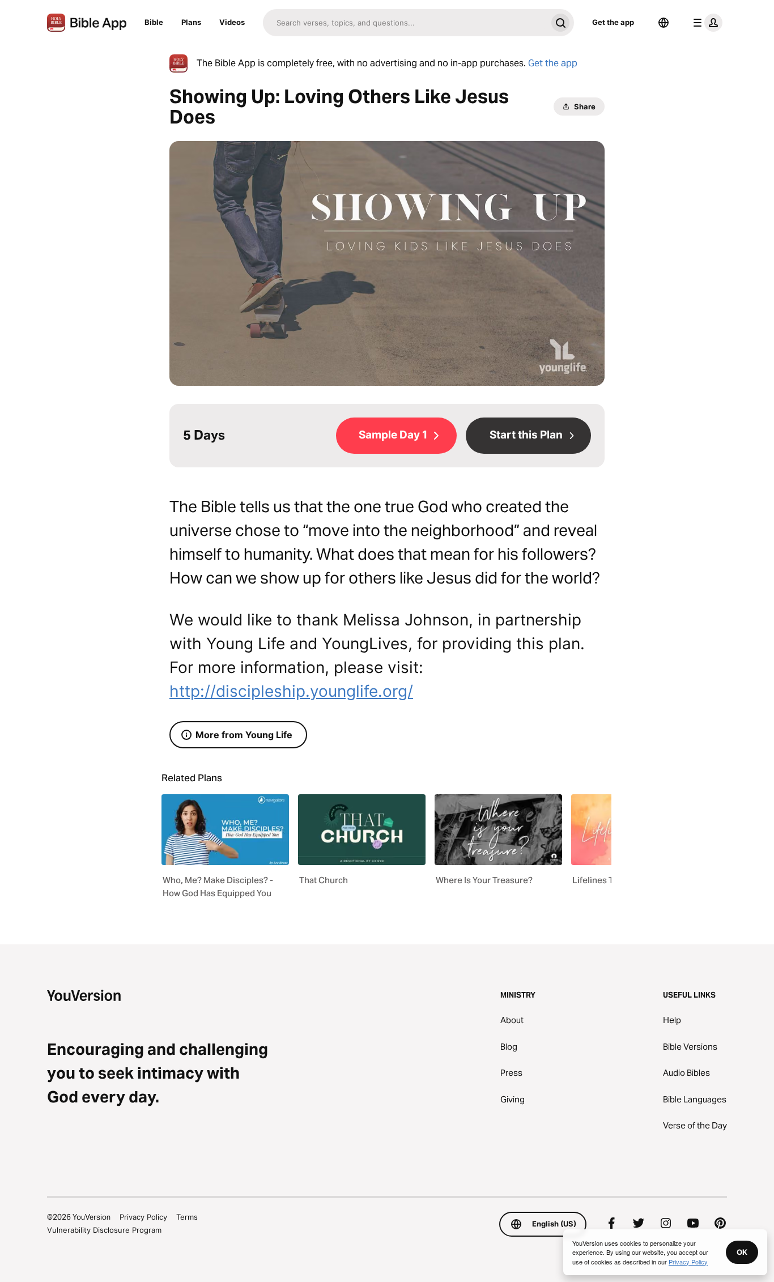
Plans (191, 22)
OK (742, 1252)
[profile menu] (705, 22)
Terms (187, 1216)
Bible (153, 22)
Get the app (613, 22)
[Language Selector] (663, 22)
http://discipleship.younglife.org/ (291, 691)
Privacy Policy (143, 1216)
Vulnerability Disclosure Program (104, 1229)
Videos (232, 22)
